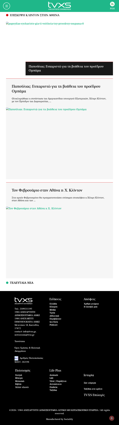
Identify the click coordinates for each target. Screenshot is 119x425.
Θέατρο (19, 378)
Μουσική (19, 381)
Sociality (68, 419)
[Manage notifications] (111, 418)
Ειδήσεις (55, 299)
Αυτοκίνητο (56, 384)
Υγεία (52, 313)
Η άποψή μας (90, 307)
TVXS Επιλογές (94, 395)
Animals (54, 375)
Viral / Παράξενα (58, 381)
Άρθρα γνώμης (91, 304)
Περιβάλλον (55, 319)
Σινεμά (18, 375)
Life (51, 378)
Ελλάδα (53, 304)
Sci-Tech (54, 322)
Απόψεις (89, 299)
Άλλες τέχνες (22, 387)
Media (53, 310)
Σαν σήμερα (90, 383)
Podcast (54, 325)
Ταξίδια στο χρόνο (93, 389)
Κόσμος (53, 307)
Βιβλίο (18, 384)
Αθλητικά (54, 316)
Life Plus (55, 370)
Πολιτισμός (22, 370)
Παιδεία (53, 387)
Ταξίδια (53, 390)
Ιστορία (89, 375)
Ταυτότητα (20, 341)
